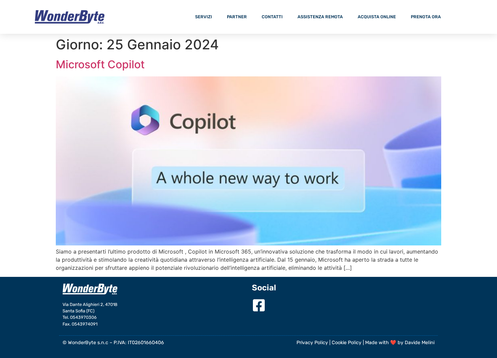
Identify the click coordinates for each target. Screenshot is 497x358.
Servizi (203, 16)
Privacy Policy (312, 342)
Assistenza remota (320, 16)
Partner (237, 16)
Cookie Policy (346, 342)
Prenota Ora (426, 16)
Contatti (272, 16)
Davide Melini (419, 342)
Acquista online (377, 16)
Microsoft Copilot (100, 64)
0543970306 (83, 317)
